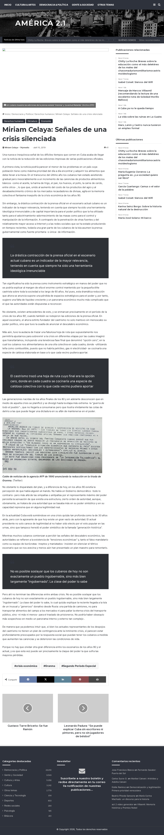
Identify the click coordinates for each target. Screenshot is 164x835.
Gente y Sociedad (13, 775)
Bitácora (8, 816)
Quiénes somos (127, 40)
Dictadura (32, 121)
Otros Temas (106, 4)
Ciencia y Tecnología (15, 795)
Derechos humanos (44, 114)
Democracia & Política (53, 4)
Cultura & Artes (25, 4)
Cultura (8, 785)
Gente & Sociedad (83, 4)
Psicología (9, 810)
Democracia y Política (22, 114)
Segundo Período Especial (79, 665)
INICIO (7, 4)
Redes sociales (12, 805)
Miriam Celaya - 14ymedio (17, 147)
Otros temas (10, 790)
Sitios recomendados (149, 40)
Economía (46, 121)
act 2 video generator (122, 804)
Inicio (7, 114)
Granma (50, 665)
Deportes (9, 800)
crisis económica (26, 665)
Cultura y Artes (12, 780)
